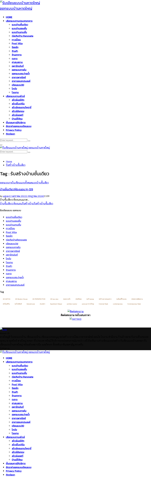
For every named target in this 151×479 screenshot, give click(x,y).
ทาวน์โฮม (16, 39)
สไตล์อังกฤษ (18, 111)
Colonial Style (103, 304)
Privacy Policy (14, 130)
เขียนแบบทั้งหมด (23, 182)
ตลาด (15, 58)
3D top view (54, 299)
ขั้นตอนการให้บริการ (16, 122)
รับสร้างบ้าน (28, 203)
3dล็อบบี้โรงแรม (121, 299)
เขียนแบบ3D (18, 85)
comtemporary (118, 304)
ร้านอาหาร (17, 54)
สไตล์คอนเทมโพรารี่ (21, 107)
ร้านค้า (15, 51)
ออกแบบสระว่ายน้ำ (21, 73)
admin (6, 196)
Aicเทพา (42, 304)
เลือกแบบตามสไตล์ (15, 96)
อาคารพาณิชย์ (19, 77)
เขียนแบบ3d (12, 243)
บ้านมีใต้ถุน (17, 118)
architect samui (72, 304)
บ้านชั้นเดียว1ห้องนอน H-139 (16, 189)
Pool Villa (17, 43)
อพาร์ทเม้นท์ (18, 66)
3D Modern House (21, 299)
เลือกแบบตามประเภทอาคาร (19, 21)
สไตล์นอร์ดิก (18, 100)
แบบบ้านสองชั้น (19, 28)
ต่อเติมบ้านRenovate (16, 239)
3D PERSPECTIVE (38, 299)
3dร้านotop (90, 299)
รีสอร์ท (15, 47)
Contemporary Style (134, 304)
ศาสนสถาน (17, 62)
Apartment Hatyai (56, 304)
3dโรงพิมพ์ (18, 304)
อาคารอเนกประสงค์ (21, 81)
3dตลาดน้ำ (67, 299)
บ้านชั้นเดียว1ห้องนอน (11, 203)
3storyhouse (31, 304)
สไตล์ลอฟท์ (17, 115)
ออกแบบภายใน (19, 69)
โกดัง (14, 88)
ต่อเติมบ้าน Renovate (22, 36)
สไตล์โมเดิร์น (18, 103)
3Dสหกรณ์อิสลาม (137, 299)
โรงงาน (15, 92)
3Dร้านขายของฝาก (105, 299)
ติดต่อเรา (10, 134)
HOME (9, 17)
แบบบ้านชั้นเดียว (20, 24)
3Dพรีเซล (79, 299)
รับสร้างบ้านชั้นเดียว (43, 203)
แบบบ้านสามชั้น (19, 32)
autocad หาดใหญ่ (88, 304)
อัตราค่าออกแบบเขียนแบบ (18, 126)
